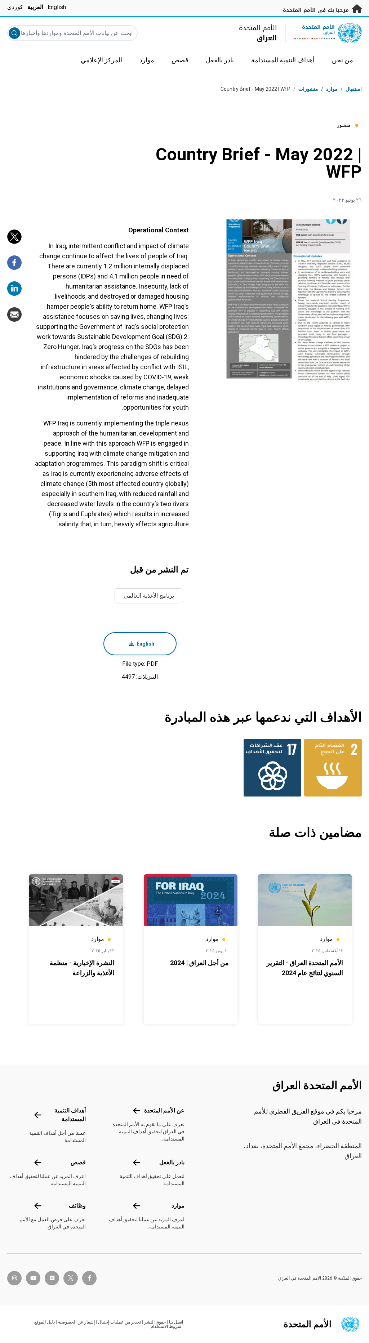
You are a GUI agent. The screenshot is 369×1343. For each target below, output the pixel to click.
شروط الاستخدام (166, 1326)
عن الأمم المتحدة (164, 1110)
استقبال (354, 89)
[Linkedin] (14, 288)
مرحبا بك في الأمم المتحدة (317, 10)
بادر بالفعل (171, 1162)
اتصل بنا (176, 1322)
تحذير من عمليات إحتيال (119, 1322)
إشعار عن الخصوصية (76, 1322)
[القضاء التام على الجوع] (336, 768)
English (57, 7)
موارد (178, 1205)
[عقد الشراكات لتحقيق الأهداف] (275, 768)
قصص (78, 1162)
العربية (35, 7)
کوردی (15, 7)
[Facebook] (14, 262)
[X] (14, 236)
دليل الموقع (44, 1322)
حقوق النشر (155, 1322)
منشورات (308, 89)
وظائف (77, 1205)
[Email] (14, 314)
